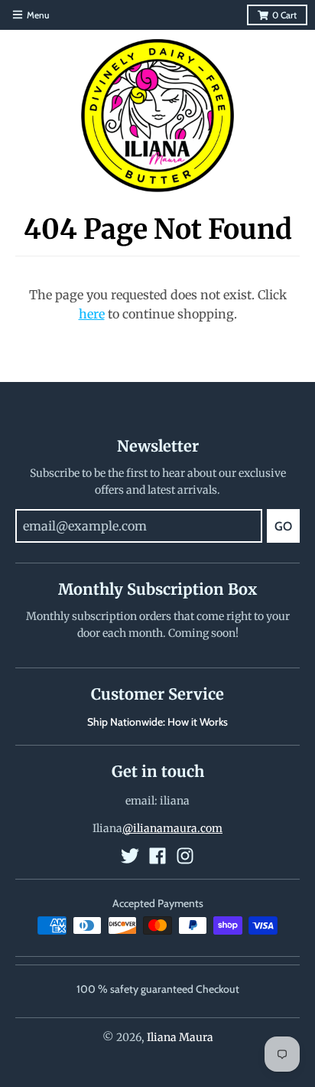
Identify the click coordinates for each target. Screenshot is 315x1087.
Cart (284, 15)
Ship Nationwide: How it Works (157, 722)
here (92, 314)
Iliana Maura (180, 1037)
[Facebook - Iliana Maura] (157, 856)
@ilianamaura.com (172, 828)
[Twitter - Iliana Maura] (130, 856)
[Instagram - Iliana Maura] (185, 856)
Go (283, 526)
